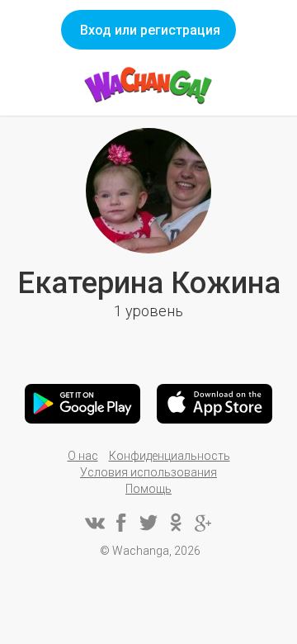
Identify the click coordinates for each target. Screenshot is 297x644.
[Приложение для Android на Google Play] (82, 404)
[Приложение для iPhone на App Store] (214, 404)
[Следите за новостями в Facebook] (121, 522)
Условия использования (148, 472)
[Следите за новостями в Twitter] (148, 522)
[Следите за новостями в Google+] (203, 522)
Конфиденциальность (169, 455)
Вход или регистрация (150, 30)
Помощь (148, 488)
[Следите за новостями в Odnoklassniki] (175, 522)
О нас (83, 455)
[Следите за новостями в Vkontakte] (94, 522)
